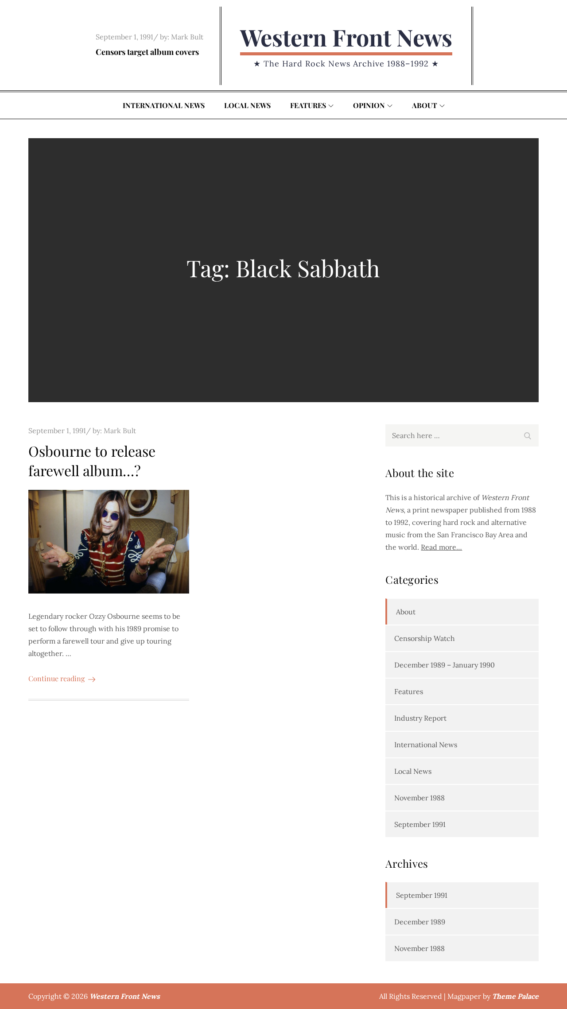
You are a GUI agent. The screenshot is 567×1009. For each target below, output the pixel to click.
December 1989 (419, 921)
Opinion (369, 105)
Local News (247, 105)
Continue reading (56, 678)
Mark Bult (187, 36)
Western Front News (346, 37)
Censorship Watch (424, 638)
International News (164, 105)
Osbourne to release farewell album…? (91, 460)
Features (308, 105)
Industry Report (420, 718)
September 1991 (420, 824)
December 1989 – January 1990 (444, 664)
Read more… (441, 547)
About (424, 105)
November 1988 (419, 797)
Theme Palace (515, 996)
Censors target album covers (147, 52)
